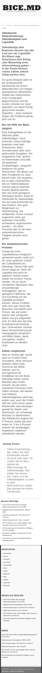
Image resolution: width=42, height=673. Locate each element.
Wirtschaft (9, 25)
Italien (5, 568)
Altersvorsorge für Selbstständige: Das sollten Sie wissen (18, 470)
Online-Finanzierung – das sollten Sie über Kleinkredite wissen (19, 452)
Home (3, 25)
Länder (5, 571)
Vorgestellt (6, 582)
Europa (5, 556)
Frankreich (6, 559)
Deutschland (7, 553)
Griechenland (7, 565)
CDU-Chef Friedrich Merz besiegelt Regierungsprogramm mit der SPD (19, 636)
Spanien (5, 580)
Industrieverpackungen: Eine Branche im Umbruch (19, 607)
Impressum (5, 671)
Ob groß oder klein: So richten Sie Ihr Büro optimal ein (20, 461)
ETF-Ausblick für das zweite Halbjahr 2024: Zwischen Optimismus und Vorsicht (18, 651)
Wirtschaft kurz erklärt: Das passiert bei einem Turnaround (20, 488)
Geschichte (6, 562)
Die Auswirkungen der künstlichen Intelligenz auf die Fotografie (18, 656)
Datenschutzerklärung (17, 671)
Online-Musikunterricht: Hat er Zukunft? (15, 520)
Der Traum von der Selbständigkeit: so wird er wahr (20, 479)
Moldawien (6, 574)
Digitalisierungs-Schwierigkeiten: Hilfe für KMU (17, 604)
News (5, 577)
